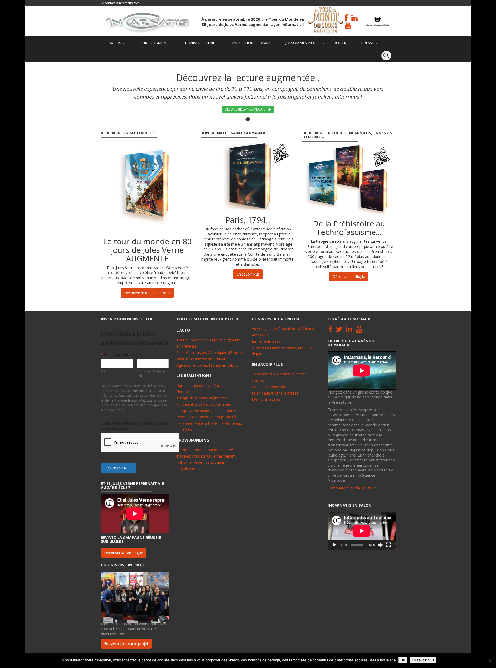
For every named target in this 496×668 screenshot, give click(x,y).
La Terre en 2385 (266, 341)
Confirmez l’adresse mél (151, 373)
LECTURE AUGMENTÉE (153, 42)
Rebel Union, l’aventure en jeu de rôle (207, 416)
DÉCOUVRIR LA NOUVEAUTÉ (246, 109)
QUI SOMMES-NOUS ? (302, 42)
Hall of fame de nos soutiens (200, 462)
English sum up (189, 468)
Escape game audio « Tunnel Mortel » (207, 410)
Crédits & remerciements (273, 386)
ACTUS (115, 42)
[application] (362, 531)
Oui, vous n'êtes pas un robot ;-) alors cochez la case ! (134, 425)
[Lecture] (334, 544)
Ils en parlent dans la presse (275, 393)
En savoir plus (248, 274)
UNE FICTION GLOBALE (251, 42)
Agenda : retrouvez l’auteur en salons (207, 365)
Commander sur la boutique (352, 487)
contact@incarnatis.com (122, 3)
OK (402, 660)
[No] (489, 660)
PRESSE (367, 42)
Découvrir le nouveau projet (147, 292)
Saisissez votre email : (122, 354)
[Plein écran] (388, 544)
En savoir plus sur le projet (126, 643)
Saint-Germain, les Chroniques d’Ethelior (209, 352)
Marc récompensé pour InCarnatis (205, 358)
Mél (103, 371)
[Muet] (380, 544)
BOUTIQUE (342, 42)
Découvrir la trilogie (348, 276)
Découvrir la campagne (123, 552)
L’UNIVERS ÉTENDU (201, 42)
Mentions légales (266, 399)
